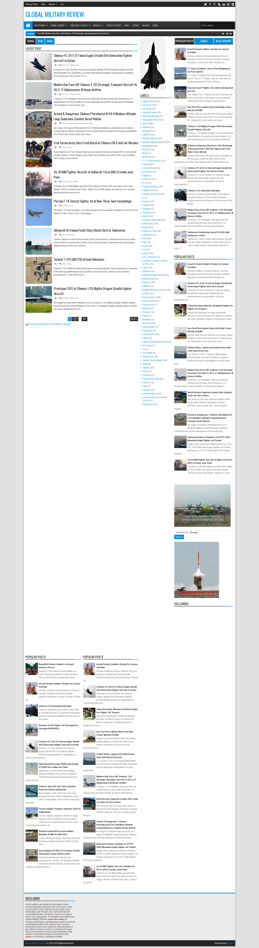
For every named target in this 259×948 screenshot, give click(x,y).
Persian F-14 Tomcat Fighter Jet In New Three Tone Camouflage (93, 201)
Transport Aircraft (151, 379)
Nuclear (146, 312)
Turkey (69, 264)
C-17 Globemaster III (152, 160)
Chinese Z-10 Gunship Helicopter (55, 706)
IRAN (40, 41)
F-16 (145, 183)
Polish (146, 316)
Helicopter (148, 223)
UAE (145, 386)
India (43, 4)
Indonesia (147, 235)
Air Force (65, 65)
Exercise (147, 179)
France (146, 201)
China (136, 25)
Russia (145, 25)
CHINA (30, 41)
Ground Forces (79, 25)
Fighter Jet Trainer (151, 194)
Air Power (39, 25)
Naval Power (57, 25)
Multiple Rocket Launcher (155, 290)
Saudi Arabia (149, 327)
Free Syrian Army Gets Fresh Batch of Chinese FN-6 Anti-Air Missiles (96, 142)
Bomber (146, 149)
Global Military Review (35, 943)
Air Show (147, 109)
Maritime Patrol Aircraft (153, 275)
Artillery (146, 127)
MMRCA (147, 286)
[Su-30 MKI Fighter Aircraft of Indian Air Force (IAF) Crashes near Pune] (39, 182)
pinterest (233, 4)
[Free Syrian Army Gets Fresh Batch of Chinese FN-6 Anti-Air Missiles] (39, 153)
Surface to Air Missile (153, 360)
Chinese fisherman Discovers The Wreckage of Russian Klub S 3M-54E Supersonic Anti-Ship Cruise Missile (209, 148)
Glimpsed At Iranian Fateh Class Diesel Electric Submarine (89, 230)
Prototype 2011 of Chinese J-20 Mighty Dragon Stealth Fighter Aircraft (93, 291)
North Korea (148, 304)
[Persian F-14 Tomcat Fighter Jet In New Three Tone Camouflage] (39, 212)
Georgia (146, 209)
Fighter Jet (74, 65)
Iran (62, 4)
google (214, 4)
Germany (147, 212)
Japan (146, 253)
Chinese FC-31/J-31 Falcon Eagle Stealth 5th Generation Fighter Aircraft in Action (93, 58)
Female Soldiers (150, 186)
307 (84, 319)
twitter (205, 4)
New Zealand (149, 301)
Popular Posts (184, 41)
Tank (145, 371)
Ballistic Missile (150, 138)
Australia (147, 131)
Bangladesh (148, 146)
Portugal (147, 319)
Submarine (70, 235)
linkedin (223, 4)
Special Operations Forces (155, 342)
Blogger (230, 943)
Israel (145, 246)
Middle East (148, 279)
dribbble (228, 4)
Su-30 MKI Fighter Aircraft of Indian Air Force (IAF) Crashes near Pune (93, 174)
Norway (146, 308)
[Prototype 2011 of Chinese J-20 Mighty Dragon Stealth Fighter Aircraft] (39, 299)
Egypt (145, 175)
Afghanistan (148, 101)
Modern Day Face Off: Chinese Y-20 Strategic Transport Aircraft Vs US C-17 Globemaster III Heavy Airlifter (90, 33)
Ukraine (146, 390)
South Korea (149, 334)
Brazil (145, 153)
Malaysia (147, 271)
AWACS (146, 134)
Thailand (147, 375)
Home (28, 25)
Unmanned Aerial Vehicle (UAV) (80, 123)
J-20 (145, 249)
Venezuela (148, 404)
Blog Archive (223, 41)
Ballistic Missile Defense (154, 142)
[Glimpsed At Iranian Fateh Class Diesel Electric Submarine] (39, 241)
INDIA (50, 41)
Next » (134, 319)
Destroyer (147, 172)
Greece (146, 216)
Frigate (146, 205)
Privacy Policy (32, 4)
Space (146, 338)
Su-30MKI (74, 182)
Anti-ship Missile (150, 116)
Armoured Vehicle (151, 120)
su (144, 349)
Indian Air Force (150, 231)
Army (64, 264)
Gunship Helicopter (152, 220)
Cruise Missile (149, 168)
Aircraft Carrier (150, 112)
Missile (52, 4)
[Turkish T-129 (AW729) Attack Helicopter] (39, 270)
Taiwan (146, 367)
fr (143, 197)
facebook (210, 4)
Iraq (144, 242)
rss (219, 4)
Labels (204, 41)
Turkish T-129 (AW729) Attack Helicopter (79, 259)
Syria (70, 147)
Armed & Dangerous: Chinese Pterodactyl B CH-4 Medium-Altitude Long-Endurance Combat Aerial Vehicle (95, 116)
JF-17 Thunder (150, 257)
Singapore (148, 330)
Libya (145, 267)
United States (113, 25)
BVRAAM (147, 157)
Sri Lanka (147, 345)
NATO (145, 293)
